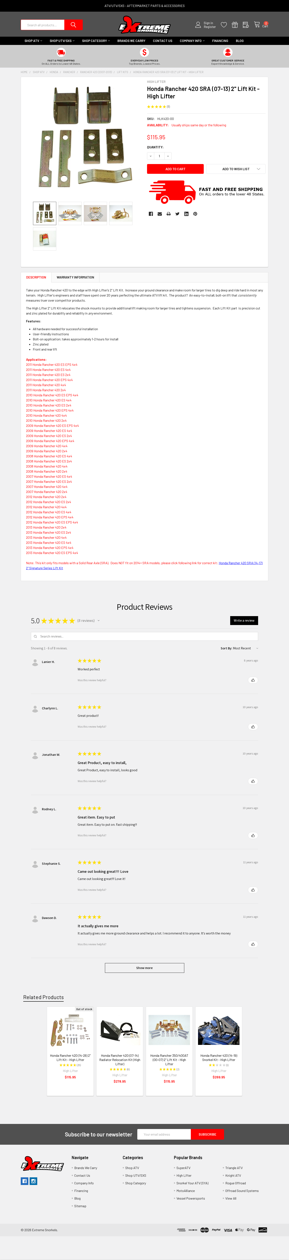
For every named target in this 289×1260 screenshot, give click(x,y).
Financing (220, 41)
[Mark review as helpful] (253, 680)
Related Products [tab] (43, 997)
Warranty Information (75, 277)
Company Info (191, 41)
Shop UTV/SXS (61, 41)
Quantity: (155, 147)
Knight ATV (233, 1175)
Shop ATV (32, 41)
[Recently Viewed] (248, 25)
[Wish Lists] (226, 25)
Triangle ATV (234, 1168)
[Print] (168, 214)
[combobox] (52, 24)
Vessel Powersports (190, 1198)
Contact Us (162, 41)
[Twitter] (177, 214)
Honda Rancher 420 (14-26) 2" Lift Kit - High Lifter (70, 1057)
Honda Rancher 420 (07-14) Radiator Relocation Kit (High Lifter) (119, 1059)
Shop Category (94, 41)
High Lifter (183, 1175)
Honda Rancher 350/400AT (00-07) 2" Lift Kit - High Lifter (169, 1059)
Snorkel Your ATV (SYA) (192, 1183)
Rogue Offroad (235, 1183)
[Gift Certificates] (237, 25)
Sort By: (226, 648)
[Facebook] (151, 214)
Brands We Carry (131, 41)
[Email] (160, 214)
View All (230, 1198)
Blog (240, 41)
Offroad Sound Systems (242, 1191)
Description (36, 277)
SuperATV (183, 1168)
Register (210, 27)
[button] (98, 620)
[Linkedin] (186, 214)
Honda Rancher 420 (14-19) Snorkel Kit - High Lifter (218, 1057)
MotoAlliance (185, 1191)
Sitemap (80, 1206)
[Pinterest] (195, 214)
